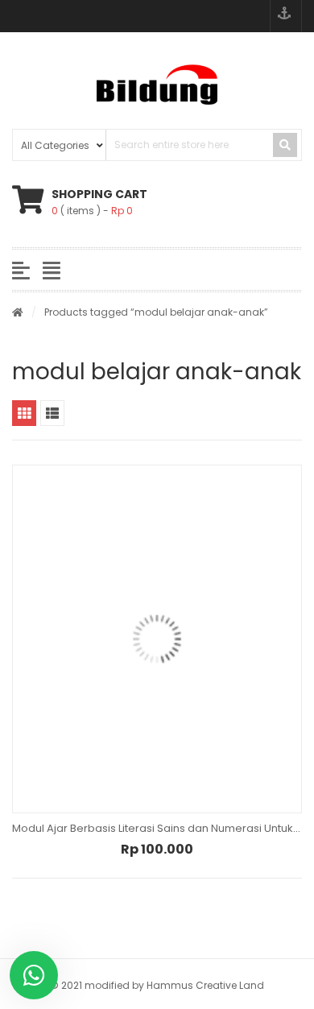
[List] (52, 413)
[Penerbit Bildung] (157, 84)
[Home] (17, 312)
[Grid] (24, 413)
